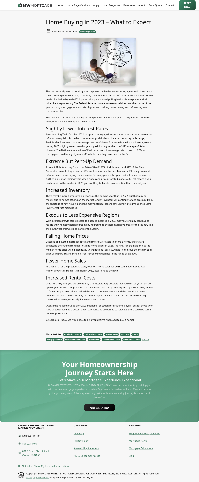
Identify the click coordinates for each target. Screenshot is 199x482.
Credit (135, 334)
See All (145, 339)
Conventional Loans (111, 339)
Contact (169, 5)
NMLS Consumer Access (87, 455)
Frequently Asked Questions (144, 433)
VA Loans (125, 334)
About (141, 5)
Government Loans (131, 339)
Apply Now (187, 5)
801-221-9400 (29, 443)
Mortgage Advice (54, 339)
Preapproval (94, 339)
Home (60, 5)
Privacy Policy (81, 440)
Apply (96, 5)
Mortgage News (138, 440)
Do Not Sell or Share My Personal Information (43, 466)
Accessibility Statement (86, 448)
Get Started (99, 408)
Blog (131, 455)
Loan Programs (111, 5)
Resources (129, 5)
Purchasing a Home (87, 32)
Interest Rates (111, 334)
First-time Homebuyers (75, 339)
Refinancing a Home (93, 334)
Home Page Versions (78, 5)
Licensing (79, 433)
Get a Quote (155, 5)
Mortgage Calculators (141, 448)
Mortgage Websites (37, 477)
